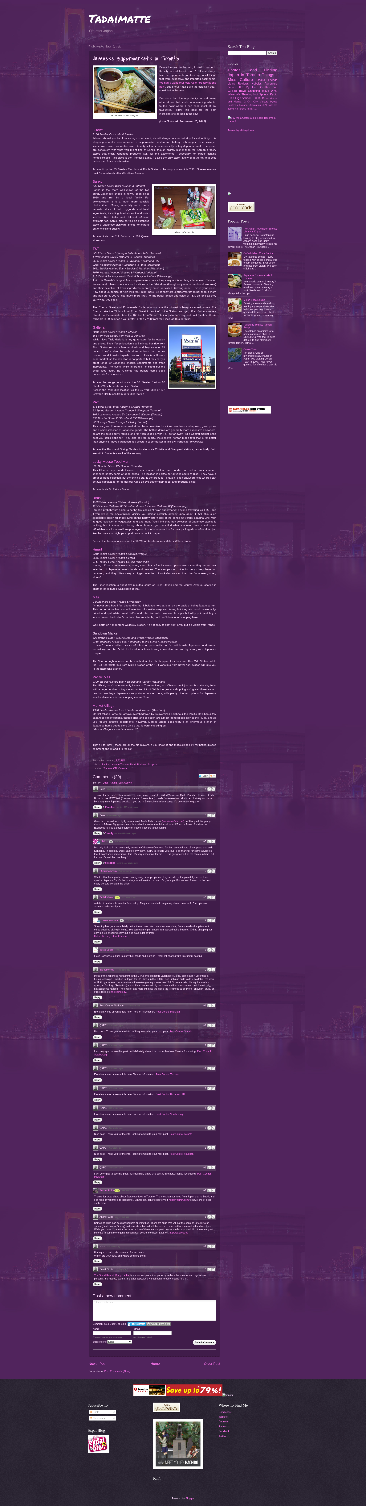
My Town (252, 87)
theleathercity (107, 969)
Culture (246, 79)
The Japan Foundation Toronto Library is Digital (260, 230)
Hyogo (273, 101)
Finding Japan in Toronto (114, 764)
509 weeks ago (133, 920)
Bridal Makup (107, 897)
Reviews (141, 764)
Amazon (223, 1421)
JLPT (264, 105)
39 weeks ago (121, 1269)
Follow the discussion (212, 776)
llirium (105, 841)
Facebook (224, 1431)
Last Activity (125, 782)
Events (254, 109)
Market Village (103, 706)
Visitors (264, 101)
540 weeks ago (126, 871)
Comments (98, 1418)
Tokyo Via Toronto (237, 109)
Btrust (97, 498)
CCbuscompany (108, 871)
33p (117, 898)
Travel (242, 90)
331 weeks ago (122, 1217)
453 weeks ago (123, 970)
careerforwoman (110, 920)
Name (96, 1328)
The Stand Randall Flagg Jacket (112, 1275)
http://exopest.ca (178, 1232)
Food (133, 764)
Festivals (233, 105)
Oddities (265, 87)
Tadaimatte (119, 18)
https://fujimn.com (179, 1199)
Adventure (271, 83)
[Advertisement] (256, 162)
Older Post (212, 1364)
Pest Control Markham (168, 1011)
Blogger (189, 1498)
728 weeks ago (114, 789)
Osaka (261, 79)
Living (231, 83)
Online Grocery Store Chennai (110, 936)
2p (122, 920)
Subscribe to (100, 1341)
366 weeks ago (115, 1148)
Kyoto (273, 94)
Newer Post (97, 1364)
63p (117, 1191)
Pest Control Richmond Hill (170, 1094)
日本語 (256, 98)
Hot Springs (261, 94)
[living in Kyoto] (98, 1451)
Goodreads (225, 1412)
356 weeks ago (115, 1168)
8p (111, 842)
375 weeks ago (115, 1025)
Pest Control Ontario (180, 1031)
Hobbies (256, 83)
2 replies (110, 807)
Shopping (153, 764)
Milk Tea (272, 105)
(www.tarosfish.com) (173, 821)
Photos (234, 70)
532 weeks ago (129, 897)
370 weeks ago (115, 1088)
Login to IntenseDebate (137, 1324)
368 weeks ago (115, 1128)
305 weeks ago (114, 1246)
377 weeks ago (133, 1006)
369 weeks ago (115, 1108)
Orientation (255, 105)
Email (136, 1328)
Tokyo (265, 90)
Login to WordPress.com (158, 1324)
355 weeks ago (129, 1190)
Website (223, 1416)
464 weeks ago (122, 950)
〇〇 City (250, 101)
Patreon (223, 1426)
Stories (232, 87)
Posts (95, 1412)
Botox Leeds (106, 949)
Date (105, 782)
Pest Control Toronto (167, 1074)
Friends (272, 79)
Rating (113, 782)
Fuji (249, 109)
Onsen (265, 98)
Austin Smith (107, 1190)
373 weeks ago (115, 1068)
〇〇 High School (239, 98)
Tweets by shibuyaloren (241, 130)
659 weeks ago (114, 815)
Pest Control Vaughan (181, 1153)
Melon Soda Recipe (254, 299)
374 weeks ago (115, 1045)
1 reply (109, 833)
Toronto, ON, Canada (115, 768)
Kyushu (243, 105)
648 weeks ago (122, 841)
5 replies (110, 862)
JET (241, 87)
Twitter (222, 1436)
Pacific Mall (101, 677)
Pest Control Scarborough (170, 1114)
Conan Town (250, 349)
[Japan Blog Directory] (249, 412)
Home (155, 1364)
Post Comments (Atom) (117, 1371)
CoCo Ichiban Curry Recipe (258, 253)
